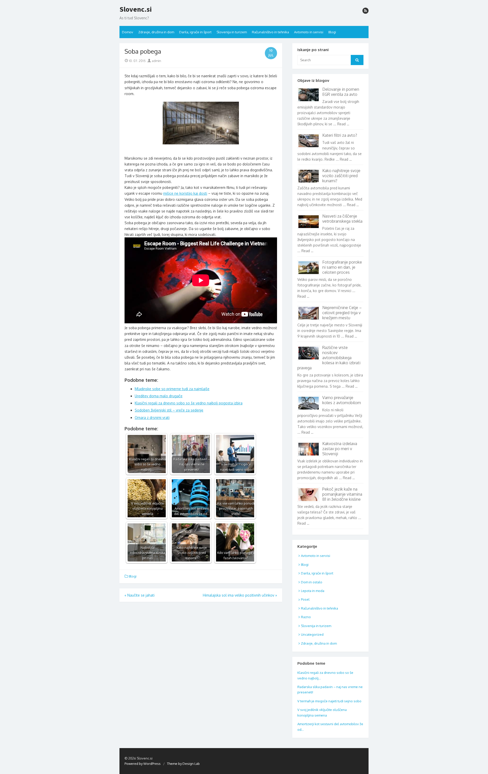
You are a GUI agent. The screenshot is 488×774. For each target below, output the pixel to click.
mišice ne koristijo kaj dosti (185, 193)
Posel (305, 599)
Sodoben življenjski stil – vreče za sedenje (169, 410)
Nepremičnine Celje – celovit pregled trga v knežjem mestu (342, 312)
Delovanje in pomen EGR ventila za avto (340, 92)
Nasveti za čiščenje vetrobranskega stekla (342, 219)
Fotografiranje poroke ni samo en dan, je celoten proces (342, 267)
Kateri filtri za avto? (339, 135)
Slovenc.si (135, 9)
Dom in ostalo (311, 582)
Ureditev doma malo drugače (158, 396)
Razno (306, 617)
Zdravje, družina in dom (156, 32)
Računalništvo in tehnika (270, 32)
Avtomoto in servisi (308, 32)
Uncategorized (312, 634)
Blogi (332, 32)
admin (156, 61)
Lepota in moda (312, 591)
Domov (127, 32)
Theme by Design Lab (183, 764)
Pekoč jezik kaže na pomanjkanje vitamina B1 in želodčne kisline (342, 494)
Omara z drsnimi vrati (152, 417)
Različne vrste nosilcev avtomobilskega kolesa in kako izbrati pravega (328, 357)
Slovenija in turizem (232, 32)
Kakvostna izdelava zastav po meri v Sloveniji (339, 448)
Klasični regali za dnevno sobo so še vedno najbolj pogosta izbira (188, 403)
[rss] (365, 11)
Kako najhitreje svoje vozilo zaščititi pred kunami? (341, 175)
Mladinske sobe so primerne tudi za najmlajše (172, 389)
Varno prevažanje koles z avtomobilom (341, 400)
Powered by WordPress (143, 764)
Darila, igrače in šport (195, 32)
